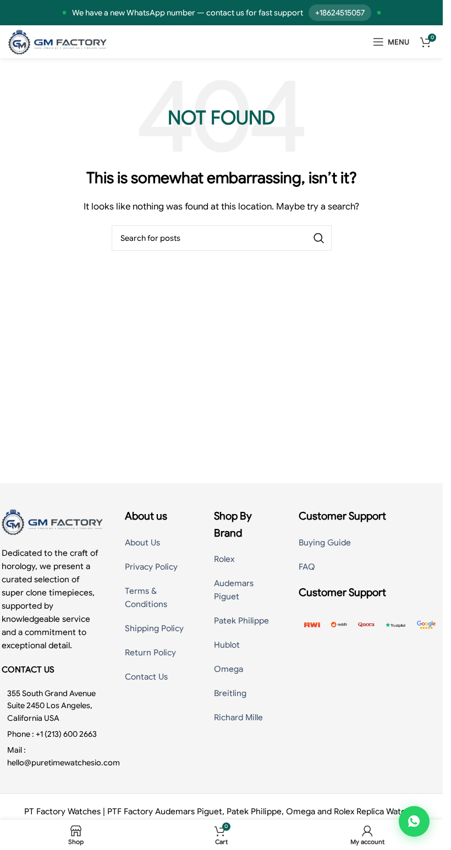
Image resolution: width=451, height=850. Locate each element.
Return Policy (150, 653)
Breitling (230, 693)
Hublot (227, 645)
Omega (228, 669)
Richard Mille (238, 717)
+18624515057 (340, 13)
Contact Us (146, 677)
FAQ (307, 567)
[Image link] (52, 521)
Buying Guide (325, 543)
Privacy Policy (151, 567)
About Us (142, 543)
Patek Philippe (241, 621)
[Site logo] (57, 41)
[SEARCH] (319, 238)
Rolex (224, 559)
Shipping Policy (154, 628)
